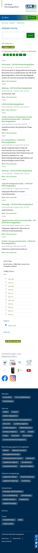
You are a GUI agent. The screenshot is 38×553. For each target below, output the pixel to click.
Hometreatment (26, 462)
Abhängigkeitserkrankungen (11, 454)
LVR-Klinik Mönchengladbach (13, 104)
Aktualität (32, 51)
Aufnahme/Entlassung (27, 477)
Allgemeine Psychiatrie (19, 450)
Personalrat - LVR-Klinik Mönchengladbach (18, 64)
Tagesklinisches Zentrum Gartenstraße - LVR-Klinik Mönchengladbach (19, 221)
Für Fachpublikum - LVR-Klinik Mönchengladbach (13, 141)
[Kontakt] (36, 546)
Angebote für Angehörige (10, 481)
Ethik (22, 432)
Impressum (5, 538)
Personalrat (15, 436)
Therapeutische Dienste (9, 466)
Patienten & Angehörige (10, 473)
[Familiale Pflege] (29, 363)
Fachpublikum (7, 488)
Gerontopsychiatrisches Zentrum (12, 458)
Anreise (5, 436)
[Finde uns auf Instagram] (36, 536)
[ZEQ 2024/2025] (13, 370)
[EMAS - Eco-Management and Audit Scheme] (5, 363)
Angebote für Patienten (9, 477)
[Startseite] (31, 7)
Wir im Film (6, 424)
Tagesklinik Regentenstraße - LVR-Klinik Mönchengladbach (17, 184)
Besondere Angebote (27, 466)
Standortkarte (27, 436)
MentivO (5, 450)
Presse (4, 516)
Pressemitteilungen (8, 520)
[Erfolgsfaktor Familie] (13, 363)
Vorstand (14, 412)
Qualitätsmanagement (20, 424)
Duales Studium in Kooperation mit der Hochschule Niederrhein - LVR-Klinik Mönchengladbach (17, 119)
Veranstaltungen (8, 401)
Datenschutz (17, 538)
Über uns (5, 408)
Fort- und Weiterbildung (22, 397)
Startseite (12, 23)
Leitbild (5, 412)
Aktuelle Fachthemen (9, 499)
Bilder (20, 520)
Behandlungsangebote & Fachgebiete (15, 447)
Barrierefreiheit (7, 541)
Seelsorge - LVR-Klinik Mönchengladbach (17, 204)
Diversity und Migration (10, 432)
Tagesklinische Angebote (10, 462)
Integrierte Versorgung (9, 503)
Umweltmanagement (9, 428)
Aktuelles (5, 394)
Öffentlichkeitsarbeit (25, 428)
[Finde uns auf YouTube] (36, 543)
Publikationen (24, 499)
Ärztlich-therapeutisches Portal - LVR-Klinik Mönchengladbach (18, 242)
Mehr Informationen (9, 81)
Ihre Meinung (25, 481)
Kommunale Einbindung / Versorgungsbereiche (16, 420)
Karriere (5, 511)
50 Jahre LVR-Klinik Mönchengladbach (14, 440)
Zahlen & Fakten (8, 524)
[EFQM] (5, 370)
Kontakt (30, 432)
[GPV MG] (21, 363)
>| (24, 55)
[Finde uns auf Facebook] (36, 539)
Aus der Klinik (7, 397)
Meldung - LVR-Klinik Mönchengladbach (17, 88)
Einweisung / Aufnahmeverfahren (12, 491)
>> (21, 55)
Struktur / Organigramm (10, 416)
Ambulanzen (30, 458)
